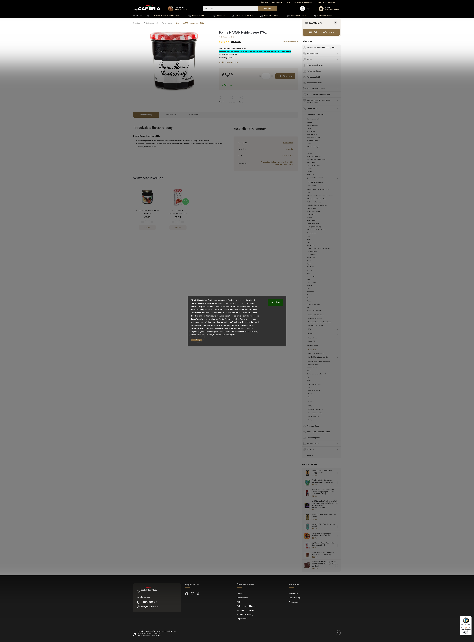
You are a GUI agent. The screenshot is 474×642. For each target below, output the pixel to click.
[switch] (465, 632)
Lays (309, 397)
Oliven (309, 371)
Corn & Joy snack (314, 391)
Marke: (291, 42)
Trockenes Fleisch (313, 365)
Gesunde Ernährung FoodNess (319, 322)
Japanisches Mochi (313, 211)
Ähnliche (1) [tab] (171, 114)
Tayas (309, 264)
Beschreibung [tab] (146, 114)
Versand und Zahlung (326, 2)
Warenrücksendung (245, 614)
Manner (309, 285)
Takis (310, 387)
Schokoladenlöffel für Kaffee (316, 199)
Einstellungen (196, 340)
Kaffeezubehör (313, 443)
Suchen (267, 9)
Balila (309, 239)
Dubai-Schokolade (313, 119)
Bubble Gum (311, 258)
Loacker (309, 270)
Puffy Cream (312, 185)
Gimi (308, 273)
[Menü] (470, 617)
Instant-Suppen (312, 368)
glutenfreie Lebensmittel (315, 178)
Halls (308, 150)
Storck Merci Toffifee (313, 224)
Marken (310, 455)
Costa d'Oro (312, 341)
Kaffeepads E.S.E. (314, 77)
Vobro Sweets (311, 233)
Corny (309, 128)
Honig (310, 406)
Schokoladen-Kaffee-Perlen (316, 230)
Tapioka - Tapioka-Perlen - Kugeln (318, 248)
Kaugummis (311, 245)
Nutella (309, 122)
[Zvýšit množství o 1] (152, 222)
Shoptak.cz (156, 633)
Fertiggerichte (313, 416)
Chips (309, 380)
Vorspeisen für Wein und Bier (318, 94)
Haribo (309, 242)
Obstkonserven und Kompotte (317, 374)
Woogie (309, 301)
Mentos (309, 153)
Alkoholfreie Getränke (316, 88)
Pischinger (310, 175)
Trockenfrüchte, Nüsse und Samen (318, 362)
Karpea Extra (312, 338)
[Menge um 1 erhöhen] (272, 76)
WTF (308, 279)
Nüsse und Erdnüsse (315, 409)
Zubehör (310, 449)
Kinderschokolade (315, 413)
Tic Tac (309, 168)
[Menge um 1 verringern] (260, 76)
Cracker (309, 401)
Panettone (310, 292)
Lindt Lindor (311, 214)
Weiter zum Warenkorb (324, 32)
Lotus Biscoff (311, 254)
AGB (288, 2)
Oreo (308, 193)
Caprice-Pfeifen (312, 251)
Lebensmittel (312, 108)
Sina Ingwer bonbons (314, 156)
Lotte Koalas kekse (313, 165)
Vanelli (309, 261)
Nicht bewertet (236, 42)
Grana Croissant (312, 125)
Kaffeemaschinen (314, 71)
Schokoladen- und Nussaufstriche (318, 189)
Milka (308, 307)
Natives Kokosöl (312, 345)
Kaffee (309, 59)
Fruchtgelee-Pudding (314, 227)
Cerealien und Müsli (315, 325)
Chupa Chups (311, 282)
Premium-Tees (313, 426)
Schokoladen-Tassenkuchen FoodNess (320, 196)
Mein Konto (293, 593)
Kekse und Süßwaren (316, 114)
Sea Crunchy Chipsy (314, 384)
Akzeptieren (275, 302)
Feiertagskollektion (315, 65)
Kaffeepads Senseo (314, 82)
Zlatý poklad (311, 276)
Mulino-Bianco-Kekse (314, 310)
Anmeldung (293, 602)
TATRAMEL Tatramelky (315, 182)
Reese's (309, 217)
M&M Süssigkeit (312, 134)
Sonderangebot (313, 437)
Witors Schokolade (313, 304)
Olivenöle (310, 334)
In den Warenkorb (285, 76)
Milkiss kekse (311, 162)
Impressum (242, 618)
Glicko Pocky (311, 220)
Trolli (308, 289)
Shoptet (145, 633)
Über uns (264, 2)
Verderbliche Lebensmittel (318, 357)
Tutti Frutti (310, 267)
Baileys (309, 295)
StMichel (309, 172)
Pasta (308, 377)
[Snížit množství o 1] (142, 222)
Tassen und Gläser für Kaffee (318, 431)
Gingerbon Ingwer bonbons (316, 159)
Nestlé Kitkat (311, 131)
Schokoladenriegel (313, 147)
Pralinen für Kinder (315, 318)
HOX (159, 636)
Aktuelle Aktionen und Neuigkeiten (321, 47)
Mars (308, 236)
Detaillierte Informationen (228, 62)
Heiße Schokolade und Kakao (317, 205)
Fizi (308, 298)
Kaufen (147, 227)
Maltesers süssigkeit (313, 137)
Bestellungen (277, 2)
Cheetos (311, 394)
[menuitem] (166, 15)
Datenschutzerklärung (304, 2)
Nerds (309, 144)
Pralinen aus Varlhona (314, 202)
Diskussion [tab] (193, 114)
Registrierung (294, 597)
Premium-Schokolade (316, 315)
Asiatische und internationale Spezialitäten (319, 101)
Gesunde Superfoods (316, 353)
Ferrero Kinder (311, 208)
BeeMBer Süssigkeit (313, 141)
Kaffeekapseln (312, 53)
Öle (309, 329)
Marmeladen (312, 350)
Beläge (311, 420)
